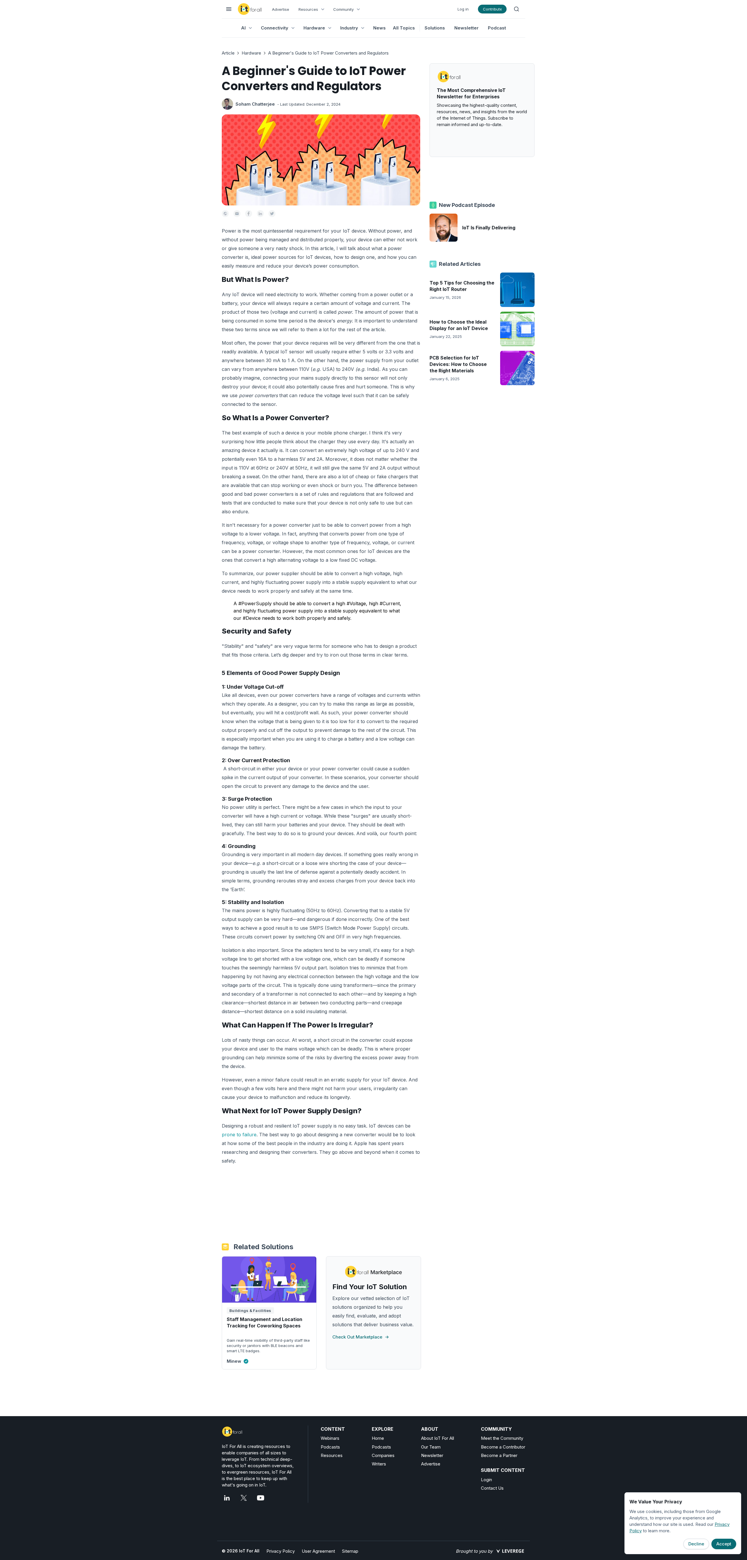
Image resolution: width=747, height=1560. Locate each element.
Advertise (280, 9)
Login (486, 1479)
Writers (379, 1464)
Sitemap (350, 1551)
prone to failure (239, 1134)
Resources (332, 1455)
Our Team (431, 1447)
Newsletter (466, 28)
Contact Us (492, 1488)
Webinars (330, 1438)
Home (378, 1438)
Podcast (497, 28)
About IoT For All (437, 1438)
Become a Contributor (503, 1447)
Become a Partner (499, 1455)
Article (228, 53)
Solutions (435, 28)
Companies (383, 1455)
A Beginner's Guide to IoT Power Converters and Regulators (328, 53)
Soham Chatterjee (255, 104)
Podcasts (330, 1447)
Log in (463, 9)
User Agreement (318, 1551)
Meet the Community (502, 1438)
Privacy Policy (280, 1551)
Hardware (251, 53)
